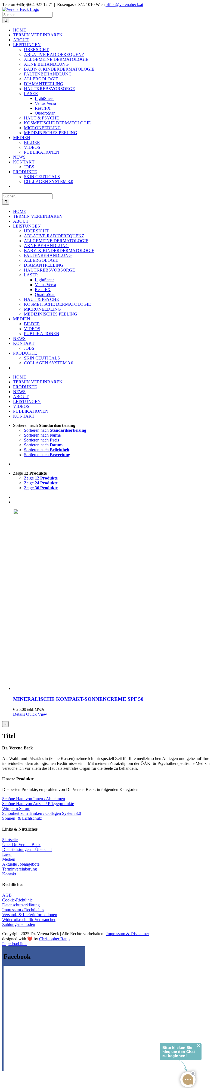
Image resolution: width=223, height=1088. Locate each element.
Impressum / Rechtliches (23, 909)
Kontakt (9, 874)
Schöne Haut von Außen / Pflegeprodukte (38, 803)
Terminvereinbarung (19, 869)
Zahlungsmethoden (18, 924)
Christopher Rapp (54, 938)
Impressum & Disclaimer (127, 933)
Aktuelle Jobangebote (20, 864)
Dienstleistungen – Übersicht (27, 849)
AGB (7, 895)
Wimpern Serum (16, 808)
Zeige (41, 478)
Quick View (36, 714)
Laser (7, 854)
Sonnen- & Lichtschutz (22, 818)
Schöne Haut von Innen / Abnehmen (33, 798)
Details (19, 714)
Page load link (14, 943)
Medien (8, 859)
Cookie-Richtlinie (17, 900)
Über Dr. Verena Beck (21, 844)
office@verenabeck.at (124, 4)
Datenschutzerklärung (21, 905)
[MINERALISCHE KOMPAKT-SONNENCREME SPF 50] (117, 600)
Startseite (10, 839)
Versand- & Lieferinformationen (29, 914)
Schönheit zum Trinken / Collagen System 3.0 (41, 813)
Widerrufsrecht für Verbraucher (28, 919)
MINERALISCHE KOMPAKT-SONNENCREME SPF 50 (78, 699)
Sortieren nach (55, 430)
